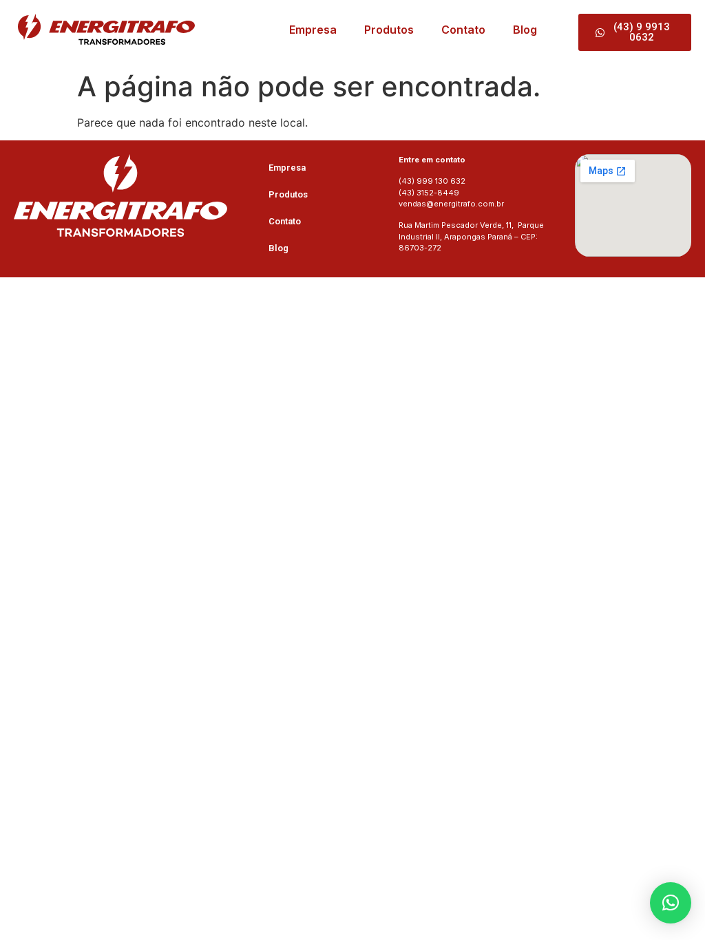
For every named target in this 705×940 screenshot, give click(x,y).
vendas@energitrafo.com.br (451, 204)
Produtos (389, 29)
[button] (670, 902)
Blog (525, 29)
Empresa (313, 29)
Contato (463, 29)
